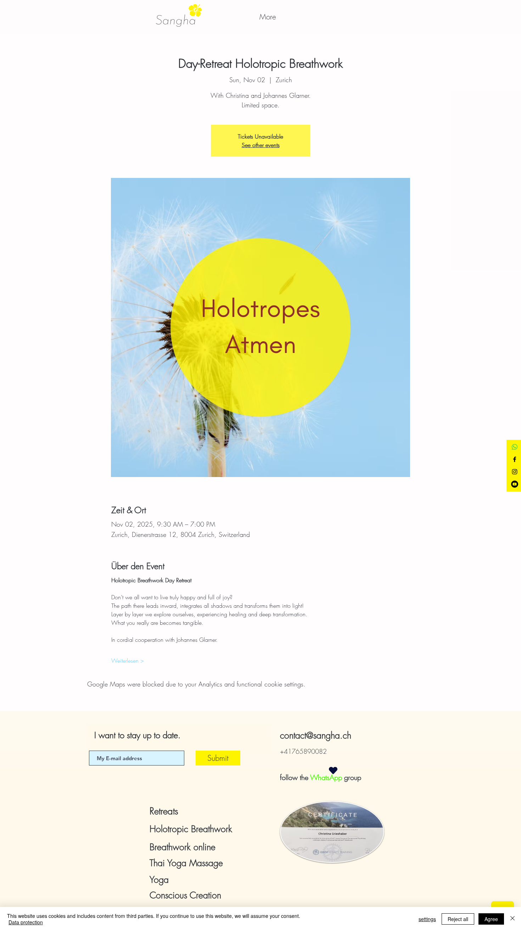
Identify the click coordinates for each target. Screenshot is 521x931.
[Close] (512, 919)
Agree (491, 918)
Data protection (26, 922)
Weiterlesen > (127, 660)
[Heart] (333, 770)
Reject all (458, 918)
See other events (261, 145)
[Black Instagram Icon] (514, 471)
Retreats (164, 811)
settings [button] (427, 918)
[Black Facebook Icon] (514, 459)
